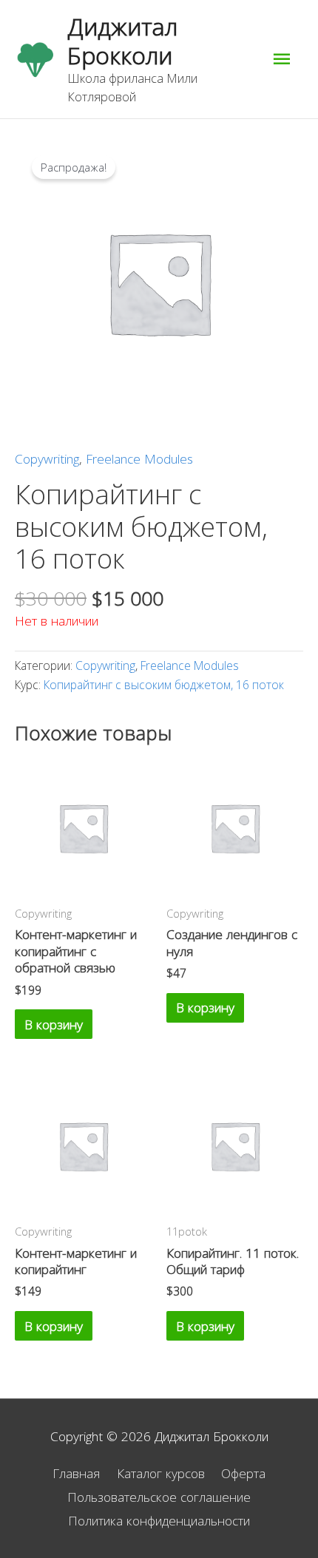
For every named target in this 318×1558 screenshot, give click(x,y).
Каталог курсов (161, 1473)
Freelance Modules (139, 458)
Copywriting (47, 458)
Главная (76, 1473)
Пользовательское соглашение (159, 1496)
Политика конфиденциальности (159, 1520)
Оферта (243, 1473)
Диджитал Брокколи (122, 40)
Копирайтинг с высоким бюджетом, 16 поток (164, 685)
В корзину (53, 1024)
